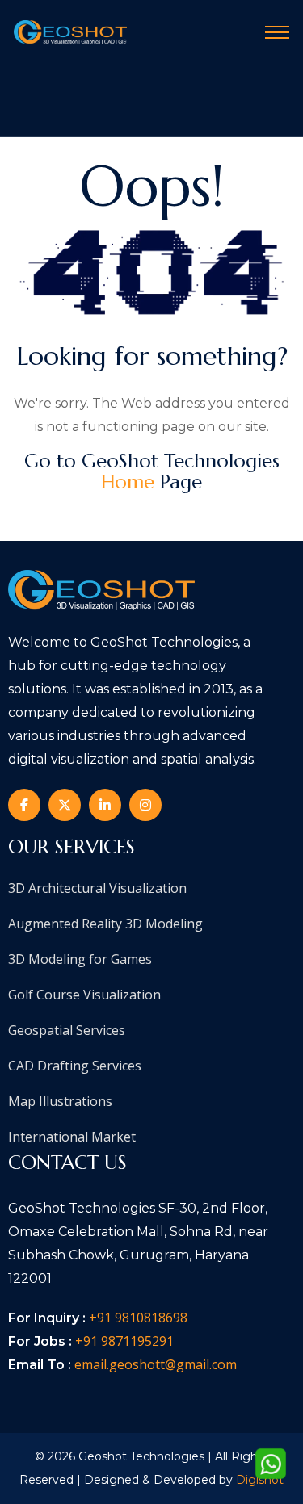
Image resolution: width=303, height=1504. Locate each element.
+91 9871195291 (124, 1341)
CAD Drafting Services (74, 1066)
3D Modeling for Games (80, 959)
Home (127, 482)
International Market (72, 1137)
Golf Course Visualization (84, 994)
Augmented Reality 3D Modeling (105, 923)
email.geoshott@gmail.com (155, 1364)
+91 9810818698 (138, 1317)
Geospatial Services (66, 1030)
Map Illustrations (60, 1101)
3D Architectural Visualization (97, 888)
